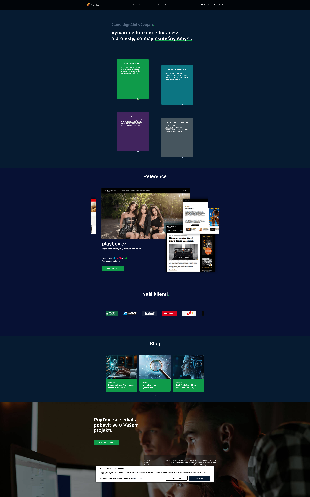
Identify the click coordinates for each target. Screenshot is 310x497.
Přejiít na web (105, 269)
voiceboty (168, 77)
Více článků (155, 395)
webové (134, 121)
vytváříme (129, 121)
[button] (130, 5)
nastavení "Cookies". (137, 478)
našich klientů (169, 127)
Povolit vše (199, 478)
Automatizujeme (170, 73)
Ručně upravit (177, 478)
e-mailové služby (178, 129)
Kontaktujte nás (106, 442)
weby (132, 67)
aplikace (139, 121)
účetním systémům (132, 73)
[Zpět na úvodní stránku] (93, 5)
